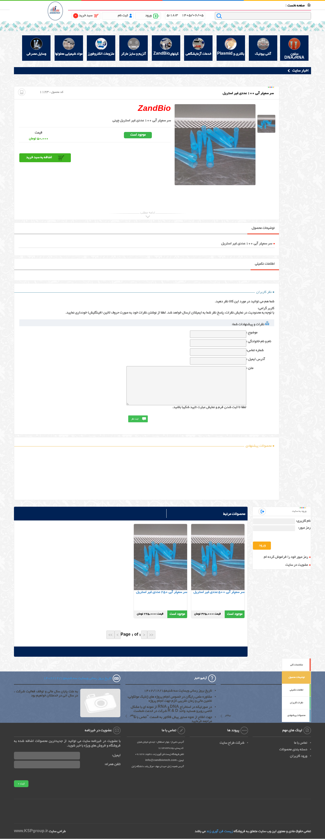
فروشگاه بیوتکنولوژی (271, 5)
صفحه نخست (296, 5)
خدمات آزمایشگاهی (198, 54)
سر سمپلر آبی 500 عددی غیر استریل (219, 592)
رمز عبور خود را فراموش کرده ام (286, 557)
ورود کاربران (298, 756)
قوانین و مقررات (233, 5)
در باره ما (217, 5)
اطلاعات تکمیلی (296, 690)
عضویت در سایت (296, 565)
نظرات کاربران (296, 702)
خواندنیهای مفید (174, 5)
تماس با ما (250, 5)
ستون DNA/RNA (294, 56)
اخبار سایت (300, 70)
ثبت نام (123, 15)
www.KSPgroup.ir (31, 831)
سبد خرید (83, 15)
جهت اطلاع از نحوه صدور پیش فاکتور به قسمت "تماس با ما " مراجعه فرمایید (171, 719)
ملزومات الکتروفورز (101, 54)
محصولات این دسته (217, 560)
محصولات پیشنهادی (296, 715)
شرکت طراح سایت (232, 743)
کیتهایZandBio (165, 54)
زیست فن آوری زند (219, 831)
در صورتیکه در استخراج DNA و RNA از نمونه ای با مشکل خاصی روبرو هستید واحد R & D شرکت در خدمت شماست (171, 709)
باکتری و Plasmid (230, 54)
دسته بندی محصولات (293, 749)
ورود (148, 15)
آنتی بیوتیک (263, 54)
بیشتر (228, 716)
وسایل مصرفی (36, 54)
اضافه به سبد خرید (39, 157)
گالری (160, 5)
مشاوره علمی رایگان (198, 5)
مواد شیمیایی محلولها (69, 54)
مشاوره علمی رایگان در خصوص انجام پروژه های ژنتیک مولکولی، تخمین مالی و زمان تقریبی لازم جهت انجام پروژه (169, 699)
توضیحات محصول (296, 677)
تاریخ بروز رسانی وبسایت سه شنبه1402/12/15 (178, 690)
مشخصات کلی (296, 665)
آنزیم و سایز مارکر (133, 54)
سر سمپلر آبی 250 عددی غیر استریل (161, 592)
